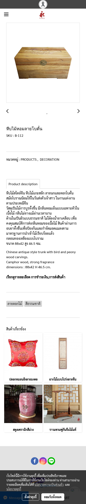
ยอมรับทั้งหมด (53, 497)
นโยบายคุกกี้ (13, 489)
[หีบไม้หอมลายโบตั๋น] (43, 63)
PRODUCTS (29, 159)
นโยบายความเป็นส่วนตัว (49, 484)
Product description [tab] (23, 184)
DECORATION (49, 159)
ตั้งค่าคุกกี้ (31, 497)
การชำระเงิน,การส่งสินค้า (48, 277)
